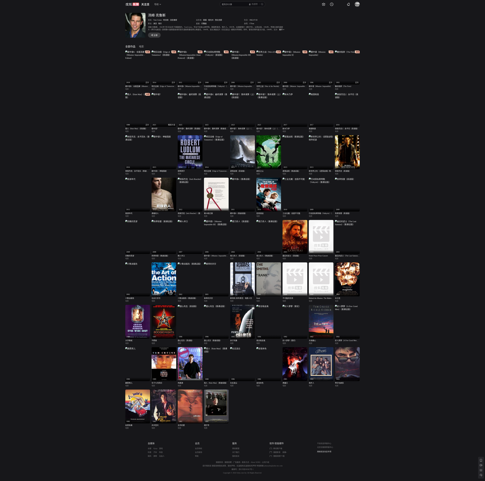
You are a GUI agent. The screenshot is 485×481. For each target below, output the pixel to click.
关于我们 (235, 452)
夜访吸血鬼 (260, 340)
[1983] (321, 349)
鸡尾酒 (180, 383)
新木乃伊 (286, 129)
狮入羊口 (181, 256)
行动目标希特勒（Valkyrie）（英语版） (216, 86)
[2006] (216, 221)
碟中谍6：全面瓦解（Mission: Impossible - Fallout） (136, 86)
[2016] (347, 94)
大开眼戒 (128, 340)
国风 (149, 456)
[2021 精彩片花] (156, 94)
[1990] (130, 349)
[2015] (161, 137)
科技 (161, 452)
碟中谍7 (155, 129)
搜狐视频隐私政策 (219, 466)
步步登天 (155, 425)
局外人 (311, 383)
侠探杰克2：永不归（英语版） (347, 129)
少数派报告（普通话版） (187, 298)
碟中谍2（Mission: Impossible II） (294, 86)
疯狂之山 (259, 171)
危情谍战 (259, 213)
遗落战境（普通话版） (291, 171)
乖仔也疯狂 (339, 383)
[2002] (131, 264)
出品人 (161, 456)
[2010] (268, 179)
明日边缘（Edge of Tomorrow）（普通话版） (216, 171)
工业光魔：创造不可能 (291, 213)
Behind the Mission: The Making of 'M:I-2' (320, 298)
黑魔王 (285, 383)
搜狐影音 (276, 452)
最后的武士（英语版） (291, 256)
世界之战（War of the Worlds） (268, 86)
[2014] (190, 137)
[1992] (292, 306)
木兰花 (337, 298)
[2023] (242, 94)
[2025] (190, 94)
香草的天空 (208, 298)
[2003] (295, 221)
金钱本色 (259, 383)
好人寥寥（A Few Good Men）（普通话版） (346, 341)
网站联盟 (235, 448)
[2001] (210, 264)
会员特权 (198, 448)
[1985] (295, 349)
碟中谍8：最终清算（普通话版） (215, 129)
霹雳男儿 (128, 383)
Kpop (155, 448)
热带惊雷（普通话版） (160, 256)
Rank (258, 298)
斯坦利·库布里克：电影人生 (241, 298)
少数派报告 (129, 298)
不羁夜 (154, 340)
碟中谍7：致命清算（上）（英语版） (241, 129)
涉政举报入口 (322, 452)
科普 (149, 452)
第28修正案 (208, 213)
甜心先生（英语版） (186, 340)
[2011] (216, 179)
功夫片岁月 (156, 298)
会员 (197, 443)
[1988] (190, 349)
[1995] (242, 306)
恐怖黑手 (181, 171)
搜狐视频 (132, 4)
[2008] (345, 179)
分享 (156, 35)
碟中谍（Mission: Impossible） (320, 86)
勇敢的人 (155, 213)
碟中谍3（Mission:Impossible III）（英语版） (241, 86)
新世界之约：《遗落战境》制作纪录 (321, 171)
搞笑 (155, 456)
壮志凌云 (233, 383)
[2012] (347, 137)
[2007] (183, 221)
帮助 (197, 456)
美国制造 (312, 129)
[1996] (188, 306)
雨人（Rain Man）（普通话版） (216, 383)
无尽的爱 (181, 425)
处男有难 (128, 425)
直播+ (284, 452)
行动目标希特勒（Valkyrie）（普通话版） (321, 213)
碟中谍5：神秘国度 (159, 171)
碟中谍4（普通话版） (238, 213)
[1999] (347, 264)
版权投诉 (235, 456)
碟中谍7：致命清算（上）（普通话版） (267, 129)
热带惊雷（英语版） (343, 213)
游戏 (161, 448)
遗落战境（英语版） (238, 171)
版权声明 (231, 466)
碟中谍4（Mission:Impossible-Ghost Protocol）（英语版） (189, 86)
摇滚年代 (128, 213)
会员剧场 (198, 452)
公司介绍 (265, 462)
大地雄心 (312, 340)
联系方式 (245, 462)
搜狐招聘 (228, 462)
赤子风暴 (233, 340)
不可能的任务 (288, 298)
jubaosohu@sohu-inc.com (273, 466)
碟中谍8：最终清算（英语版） (190, 129)
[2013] (242, 137)
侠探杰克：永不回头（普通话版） (136, 171)
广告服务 (236, 462)
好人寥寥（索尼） (290, 340)
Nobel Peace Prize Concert (318, 256)
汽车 (155, 452)
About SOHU (255, 462)
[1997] (164, 306)
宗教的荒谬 (129, 256)
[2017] (288, 94)
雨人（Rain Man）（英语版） (136, 129)
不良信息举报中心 (324, 443)
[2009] (321, 179)
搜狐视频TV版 (279, 456)
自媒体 (151, 443)
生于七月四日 (157, 383)
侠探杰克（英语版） (343, 171)
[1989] (164, 349)
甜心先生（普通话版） (213, 340)
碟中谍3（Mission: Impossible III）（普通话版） (215, 256)
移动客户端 (277, 448)
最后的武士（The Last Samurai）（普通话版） (347, 256)
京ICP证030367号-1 (246, 469)
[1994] (262, 306)
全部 (149, 448)
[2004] (240, 221)
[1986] (235, 349)
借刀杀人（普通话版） (265, 256)
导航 (156, 4)
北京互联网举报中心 (325, 447)
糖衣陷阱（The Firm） (343, 86)
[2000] (295, 264)
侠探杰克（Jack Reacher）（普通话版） (190, 213)
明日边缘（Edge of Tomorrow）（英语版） (164, 86)
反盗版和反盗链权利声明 (246, 466)
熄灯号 (206, 425)
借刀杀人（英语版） (238, 256)
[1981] (190, 391)
